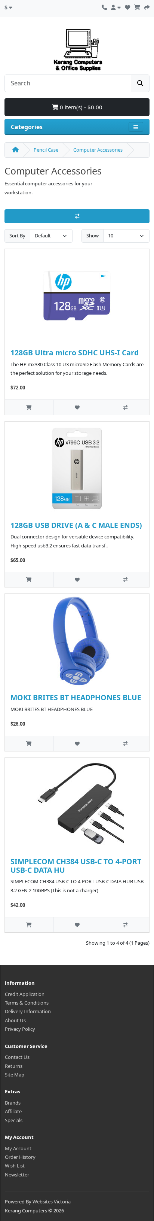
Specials (13, 1120)
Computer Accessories (98, 149)
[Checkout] (147, 6)
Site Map (14, 1074)
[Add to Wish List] (77, 407)
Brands (13, 1102)
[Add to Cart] (29, 407)
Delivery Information (28, 1011)
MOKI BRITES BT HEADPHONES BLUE (75, 697)
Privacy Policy (20, 1029)
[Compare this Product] (125, 407)
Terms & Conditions (27, 1002)
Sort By (17, 235)
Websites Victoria (52, 1201)
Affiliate (13, 1111)
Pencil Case (46, 149)
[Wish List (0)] (127, 6)
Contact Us (17, 1057)
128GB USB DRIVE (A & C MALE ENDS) (76, 525)
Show (92, 235)
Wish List (15, 1165)
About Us (15, 1020)
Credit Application (24, 994)
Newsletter (17, 1174)
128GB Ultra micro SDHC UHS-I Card (74, 352)
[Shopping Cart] (137, 6)
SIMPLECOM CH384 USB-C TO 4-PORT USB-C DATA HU (75, 865)
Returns (13, 1066)
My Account (18, 1148)
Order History (20, 1157)
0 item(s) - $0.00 (80, 107)
